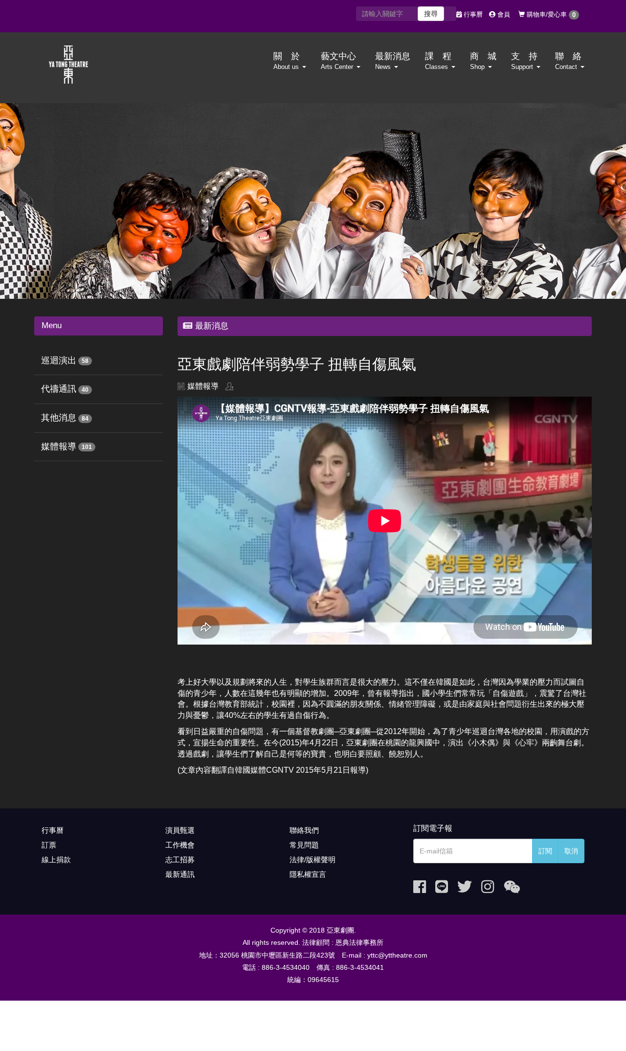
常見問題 (304, 845)
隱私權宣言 (308, 874)
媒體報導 (58, 446)
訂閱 (545, 851)
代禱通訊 (58, 389)
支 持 (524, 60)
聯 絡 (568, 60)
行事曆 (472, 14)
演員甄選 (180, 830)
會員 (502, 14)
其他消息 (58, 418)
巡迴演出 (58, 360)
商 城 (483, 60)
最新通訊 (180, 874)
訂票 (49, 845)
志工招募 (180, 859)
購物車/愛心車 (550, 15)
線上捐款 (56, 859)
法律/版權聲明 (312, 859)
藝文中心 (338, 60)
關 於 (286, 60)
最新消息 (392, 60)
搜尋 (431, 14)
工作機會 (180, 845)
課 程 (438, 60)
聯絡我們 (304, 830)
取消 (571, 851)
